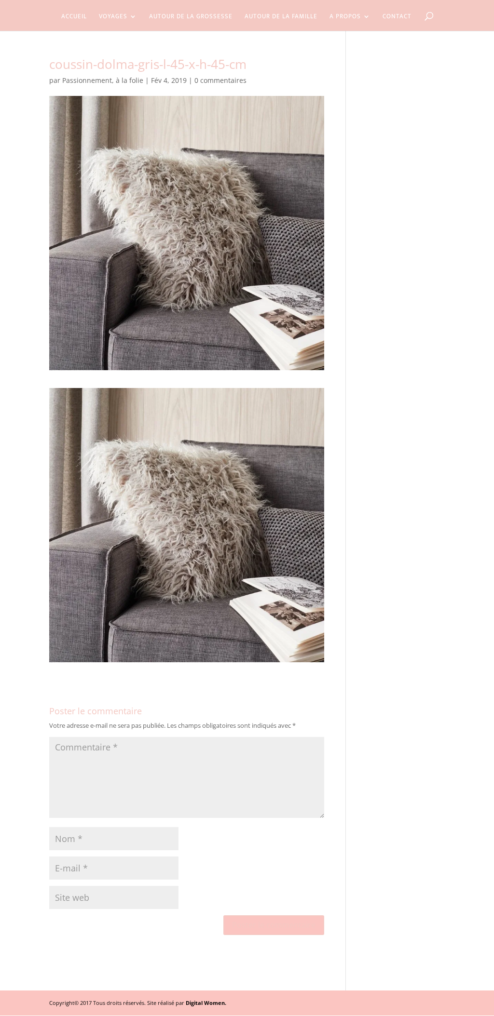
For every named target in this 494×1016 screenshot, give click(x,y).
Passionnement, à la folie (102, 80)
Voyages (113, 17)
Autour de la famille (281, 17)
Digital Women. (206, 1002)
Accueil (74, 17)
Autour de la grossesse (191, 17)
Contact (397, 17)
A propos (345, 17)
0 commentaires (220, 80)
